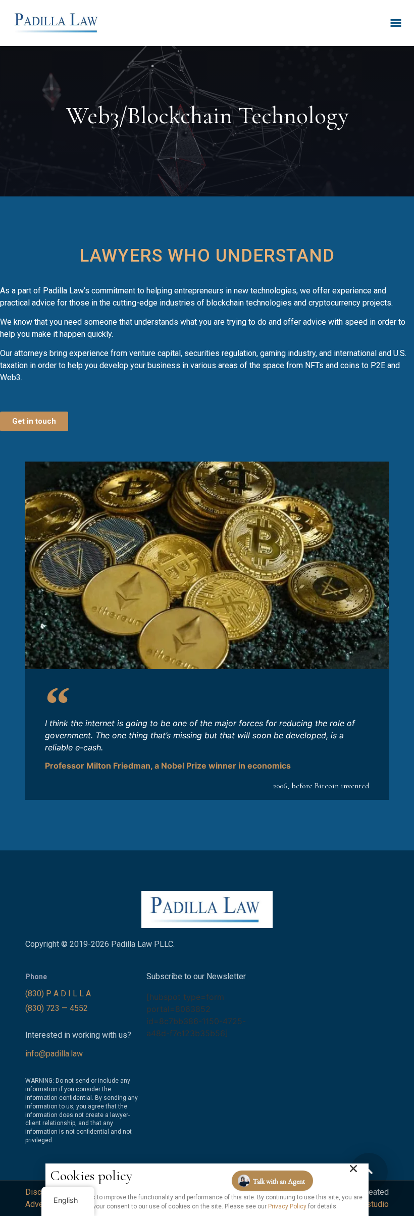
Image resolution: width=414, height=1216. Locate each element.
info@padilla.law (54, 1053)
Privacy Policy (287, 1206)
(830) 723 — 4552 (57, 1008)
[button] (396, 23)
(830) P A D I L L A (59, 993)
